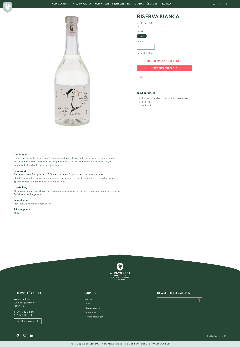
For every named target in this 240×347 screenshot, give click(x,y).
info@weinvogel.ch (28, 321)
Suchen (88, 299)
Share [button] (143, 77)
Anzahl (140, 42)
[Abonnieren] (199, 300)
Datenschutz (91, 312)
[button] (61, 4)
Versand (150, 27)
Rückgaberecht (92, 308)
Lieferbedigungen (94, 317)
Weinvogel (218, 336)
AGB (87, 304)
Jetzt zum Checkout (164, 68)
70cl (142, 36)
